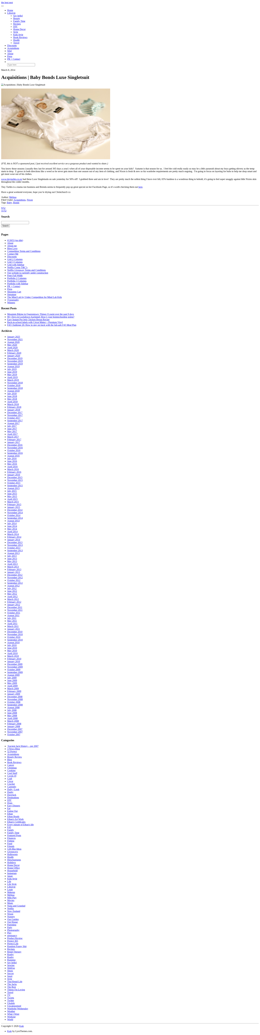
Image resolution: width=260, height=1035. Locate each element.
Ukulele (11, 1003)
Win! (9, 51)
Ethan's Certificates (16, 822)
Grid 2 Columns (15, 259)
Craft (9, 778)
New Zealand (13, 911)
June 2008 (12, 713)
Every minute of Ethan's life (20, 824)
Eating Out (12, 811)
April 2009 (12, 686)
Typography (13, 300)
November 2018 (15, 382)
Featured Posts (14, 835)
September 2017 (15, 420)
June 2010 (12, 648)
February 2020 (14, 353)
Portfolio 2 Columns (16, 278)
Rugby (10, 954)
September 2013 (15, 550)
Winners (11, 302)
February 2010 (14, 658)
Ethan (10, 813)
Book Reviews (20, 37)
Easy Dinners (13, 805)
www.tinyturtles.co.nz (11, 179)
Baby (9, 202)
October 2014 (13, 515)
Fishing (10, 841)
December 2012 (14, 575)
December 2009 (14, 664)
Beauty (16, 18)
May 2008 (12, 715)
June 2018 (12, 396)
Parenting (11, 924)
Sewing (10, 965)
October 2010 (13, 637)
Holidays (11, 862)
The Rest (11, 987)
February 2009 (14, 691)
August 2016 (13, 456)
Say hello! (18, 15)
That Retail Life (14, 981)
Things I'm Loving (16, 989)
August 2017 (13, 423)
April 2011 (12, 623)
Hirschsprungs (14, 859)
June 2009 (12, 680)
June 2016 (12, 461)
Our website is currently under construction (27, 273)
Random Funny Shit (16, 946)
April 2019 (12, 377)
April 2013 (12, 564)
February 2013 (14, 569)
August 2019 (13, 366)
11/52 (3, 210)
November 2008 (15, 699)
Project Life (12, 943)
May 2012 (12, 594)
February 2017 (14, 439)
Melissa (12, 197)
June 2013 (12, 558)
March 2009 (13, 688)
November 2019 (15, 361)
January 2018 (13, 409)
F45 (9, 827)
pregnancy (12, 935)
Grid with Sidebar (15, 264)
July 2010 (12, 645)
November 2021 (15, 339)
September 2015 (15, 485)
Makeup (11, 892)
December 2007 (14, 729)
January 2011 (13, 629)
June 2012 (12, 591)
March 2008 (13, 721)
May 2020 (12, 345)
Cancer (10, 765)
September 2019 (15, 363)
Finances (11, 838)
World (10, 1019)
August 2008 (13, 707)
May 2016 (12, 464)
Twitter (10, 1000)
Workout (11, 1016)
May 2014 (12, 529)
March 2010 (13, 656)
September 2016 (15, 453)
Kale (21, 1026)
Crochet (11, 784)
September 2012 (15, 583)
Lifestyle (11, 13)
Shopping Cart (14, 291)
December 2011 (14, 607)
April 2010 (12, 653)
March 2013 (13, 566)
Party (9, 927)
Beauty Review (14, 757)
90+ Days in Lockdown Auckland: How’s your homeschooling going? (40, 317)
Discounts (12, 45)
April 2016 (12, 466)
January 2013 (13, 572)
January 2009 (13, 694)
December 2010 (14, 631)
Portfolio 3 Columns (16, 281)
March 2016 (13, 469)
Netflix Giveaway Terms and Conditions (26, 270)
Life (9, 881)
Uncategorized (14, 1006)
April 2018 (12, 401)
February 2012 (14, 602)
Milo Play (12, 897)
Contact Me (12, 254)
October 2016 (13, 450)
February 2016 (14, 472)
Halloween (12, 854)
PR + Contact (13, 59)
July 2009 (12, 677)
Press (9, 56)
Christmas (12, 767)
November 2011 (15, 610)
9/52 (3, 208)
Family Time (19, 21)
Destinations (13, 797)
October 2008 (13, 702)
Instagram (12, 873)
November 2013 (15, 545)
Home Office (13, 868)
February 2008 (14, 723)
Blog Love (12, 248)
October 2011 (13, 612)
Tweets (10, 998)
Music (10, 903)
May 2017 (12, 431)
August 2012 (13, 585)
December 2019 (14, 358)
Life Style (12, 884)
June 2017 (12, 428)
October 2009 (13, 669)
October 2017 (13, 418)
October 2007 (13, 734)
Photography (13, 930)
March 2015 (13, 502)
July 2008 (12, 710)
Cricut (10, 781)
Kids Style (18, 34)
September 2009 (15, 672)
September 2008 (15, 704)
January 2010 (13, 661)
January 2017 (13, 442)
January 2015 (13, 507)
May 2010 (12, 650)
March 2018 (13, 404)
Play (9, 933)
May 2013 (12, 561)
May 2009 (12, 683)
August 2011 (13, 615)
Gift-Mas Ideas (14, 849)
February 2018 (14, 407)
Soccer (10, 973)
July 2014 (12, 523)
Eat (8, 808)
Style (15, 32)
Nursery (11, 916)
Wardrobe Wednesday (17, 1008)
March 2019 (13, 380)
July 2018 (12, 393)
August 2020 (13, 342)
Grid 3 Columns (15, 262)
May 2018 (12, 399)
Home (10, 10)
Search (5, 226)
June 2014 (12, 526)
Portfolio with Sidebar (17, 283)
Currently (11, 786)
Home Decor (19, 29)
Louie (10, 889)
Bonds (16, 202)
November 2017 (15, 415)
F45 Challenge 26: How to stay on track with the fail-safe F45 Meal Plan (41, 325)
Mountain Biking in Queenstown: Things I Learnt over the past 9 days (40, 314)
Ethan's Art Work (15, 819)
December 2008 (14, 696)
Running (11, 960)
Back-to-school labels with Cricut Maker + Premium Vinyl (35, 322)
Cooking (11, 770)
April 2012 (12, 596)
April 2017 (12, 434)
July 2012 (12, 588)
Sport (9, 976)
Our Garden (13, 919)
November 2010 (15, 634)
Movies (10, 900)
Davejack (11, 795)
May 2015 (12, 496)
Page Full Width (15, 275)
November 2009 (15, 667)
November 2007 (15, 732)
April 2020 (12, 347)
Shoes (10, 970)
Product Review (15, 938)
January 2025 (13, 336)
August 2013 (13, 553)
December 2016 (14, 445)
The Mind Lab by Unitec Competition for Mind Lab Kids (34, 297)
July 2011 (11, 618)
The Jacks (12, 984)
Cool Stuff (12, 773)
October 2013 (13, 548)
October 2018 (13, 385)
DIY (15, 26)
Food (9, 843)
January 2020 (13, 355)
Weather (11, 1011)
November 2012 (15, 577)
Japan (10, 876)
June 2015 (12, 493)
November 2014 (15, 512)
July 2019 (12, 369)
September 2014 (15, 518)
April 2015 (12, 499)
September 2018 (15, 388)
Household (12, 870)
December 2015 (14, 477)
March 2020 (13, 350)
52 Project (12, 751)
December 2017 (14, 412)
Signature (11, 294)
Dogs (9, 803)
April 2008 (12, 718)
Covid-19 (11, 776)
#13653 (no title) (15, 240)
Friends (10, 846)
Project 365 (12, 941)
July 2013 (12, 556)
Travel (16, 42)
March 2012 (13, 599)
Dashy (10, 792)
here (140, 187)
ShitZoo (11, 968)
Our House (12, 922)
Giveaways (12, 851)
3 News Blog (13, 749)
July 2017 (12, 426)
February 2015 (14, 504)
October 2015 (13, 483)
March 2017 (13, 437)
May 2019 (12, 374)
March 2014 (13, 534)
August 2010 (13, 642)
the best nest (7, 2)
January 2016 (13, 474)
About (10, 53)
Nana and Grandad (16, 905)
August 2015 (13, 488)
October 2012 (13, 580)
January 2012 (13, 604)
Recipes (17, 24)
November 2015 (15, 480)
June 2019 (12, 372)
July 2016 (12, 458)
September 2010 (15, 640)
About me (12, 245)
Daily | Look (13, 789)
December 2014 (14, 510)
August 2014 (13, 520)
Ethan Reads (13, 816)
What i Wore (13, 1014)
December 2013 (14, 542)
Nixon (30, 200)
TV (9, 995)
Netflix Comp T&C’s (17, 267)
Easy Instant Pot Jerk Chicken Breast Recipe (28, 319)
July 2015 (12, 491)
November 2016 (15, 447)
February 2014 (14, 537)
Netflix (10, 908)
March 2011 (13, 626)
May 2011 (12, 621)
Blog (9, 759)
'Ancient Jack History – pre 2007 (23, 746)
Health (16, 40)
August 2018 (13, 391)
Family (10, 830)
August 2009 (13, 675)
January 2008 (13, 726)
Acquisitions (13, 48)
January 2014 (13, 539)
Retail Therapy (14, 952)
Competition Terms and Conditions (23, 251)
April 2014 (12, 531)
